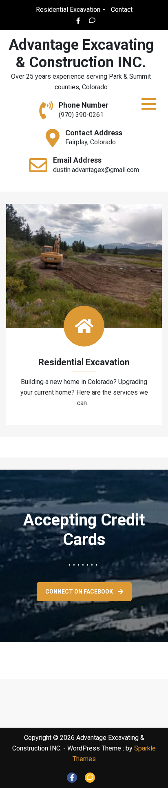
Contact (122, 9)
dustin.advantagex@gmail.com (96, 170)
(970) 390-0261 (81, 115)
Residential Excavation (68, 9)
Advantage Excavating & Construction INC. (81, 53)
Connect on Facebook (79, 591)
